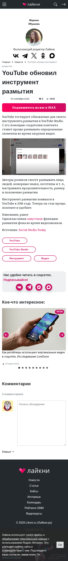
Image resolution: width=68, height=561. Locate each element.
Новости (34, 480)
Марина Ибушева (34, 22)
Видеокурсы (34, 513)
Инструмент (16, 258)
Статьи (34, 485)
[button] (19, 368)
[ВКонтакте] (16, 56)
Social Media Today (32, 230)
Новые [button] (7, 451)
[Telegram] (25, 56)
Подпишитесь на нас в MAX (34, 107)
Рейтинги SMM (34, 508)
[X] (34, 56)
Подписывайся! (15, 280)
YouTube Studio (18, 249)
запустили (35, 219)
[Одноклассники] (43, 56)
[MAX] (52, 56)
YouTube (14, 240)
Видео (45, 258)
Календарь (34, 502)
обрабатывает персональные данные (24, 538)
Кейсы (34, 491)
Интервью (34, 496)
